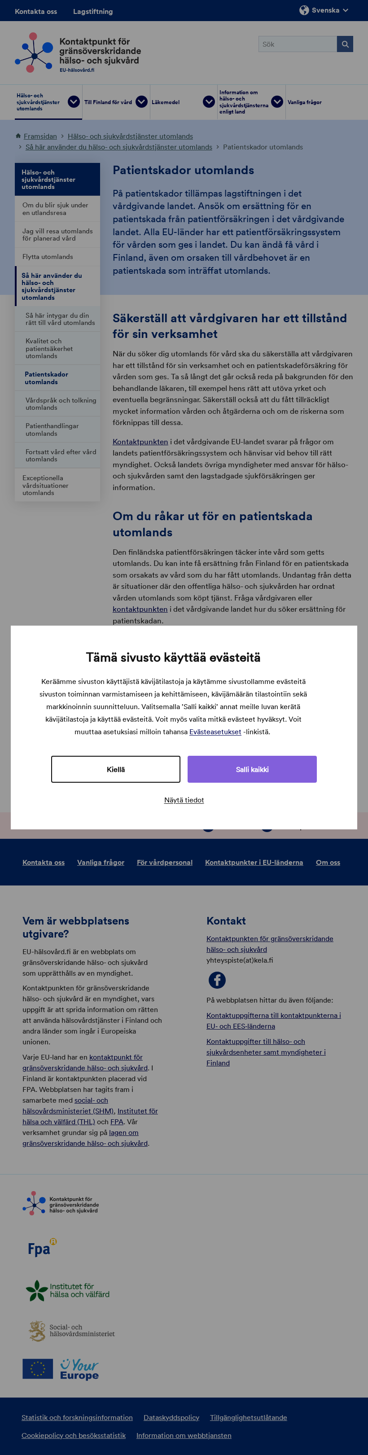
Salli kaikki (252, 769)
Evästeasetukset (215, 731)
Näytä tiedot (184, 799)
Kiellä (116, 769)
